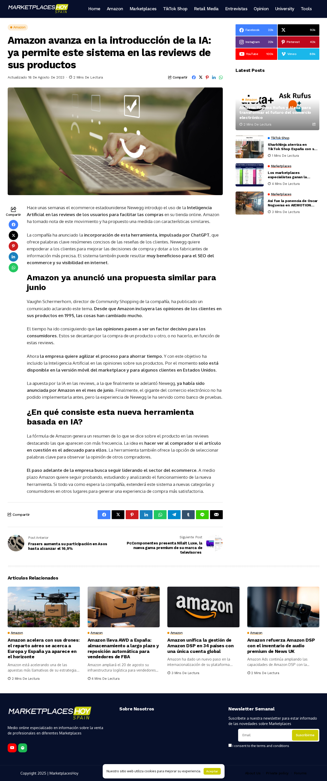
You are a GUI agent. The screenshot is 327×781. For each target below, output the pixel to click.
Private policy (277, 773)
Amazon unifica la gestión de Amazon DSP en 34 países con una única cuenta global (200, 645)
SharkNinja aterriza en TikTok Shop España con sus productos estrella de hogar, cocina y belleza (293, 146)
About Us (253, 773)
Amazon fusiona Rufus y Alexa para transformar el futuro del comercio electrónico (275, 112)
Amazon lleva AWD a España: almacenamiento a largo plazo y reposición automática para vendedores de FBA (123, 648)
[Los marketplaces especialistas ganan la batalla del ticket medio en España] (250, 174)
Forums (300, 773)
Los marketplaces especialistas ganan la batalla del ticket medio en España (292, 175)
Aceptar (212, 771)
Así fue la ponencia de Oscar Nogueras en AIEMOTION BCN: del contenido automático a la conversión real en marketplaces (293, 203)
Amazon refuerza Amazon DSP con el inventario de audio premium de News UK (281, 645)
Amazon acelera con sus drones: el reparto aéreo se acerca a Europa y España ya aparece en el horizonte (43, 648)
